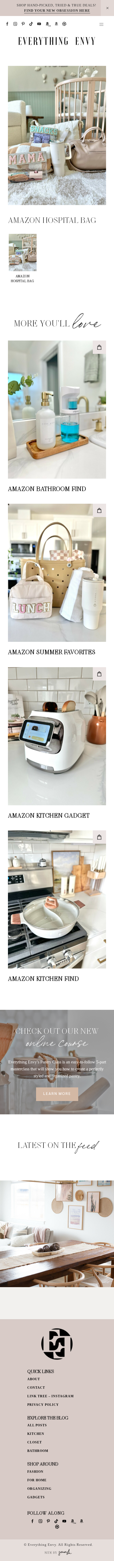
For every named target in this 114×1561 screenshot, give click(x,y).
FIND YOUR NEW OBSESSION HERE (57, 11)
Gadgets (36, 1497)
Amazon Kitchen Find (43, 978)
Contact (36, 1388)
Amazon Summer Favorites (51, 651)
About (33, 1379)
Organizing (39, 1489)
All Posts (37, 1425)
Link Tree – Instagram (50, 1396)
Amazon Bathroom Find (47, 488)
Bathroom (37, 1451)
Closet (34, 1442)
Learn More (57, 1094)
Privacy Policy (43, 1405)
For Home (37, 1480)
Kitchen (35, 1434)
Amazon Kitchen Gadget (49, 815)
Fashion (35, 1472)
